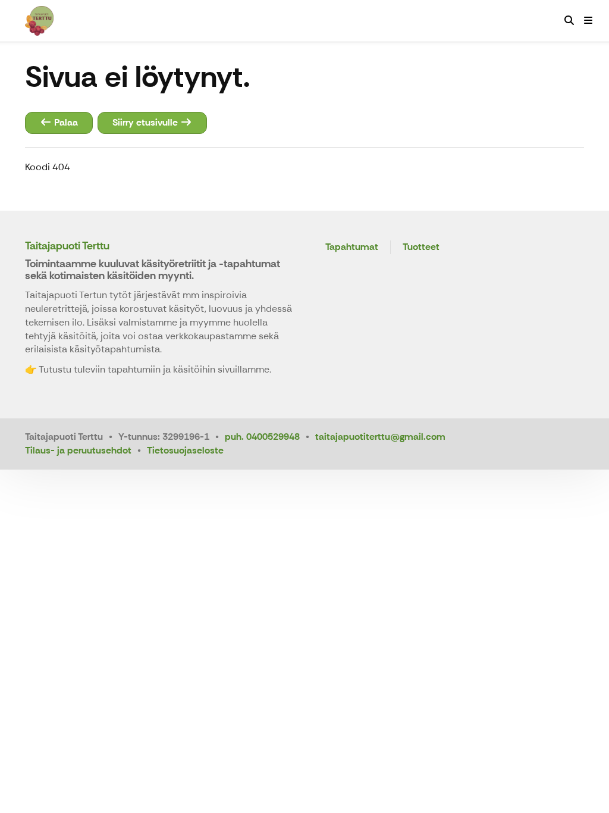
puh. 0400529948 (262, 436)
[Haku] (569, 21)
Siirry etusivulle (146, 122)
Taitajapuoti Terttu (67, 246)
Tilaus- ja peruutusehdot (78, 450)
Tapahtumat (351, 247)
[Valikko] (588, 21)
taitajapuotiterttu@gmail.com (380, 436)
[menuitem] (569, 21)
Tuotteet (421, 247)
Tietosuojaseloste (185, 450)
